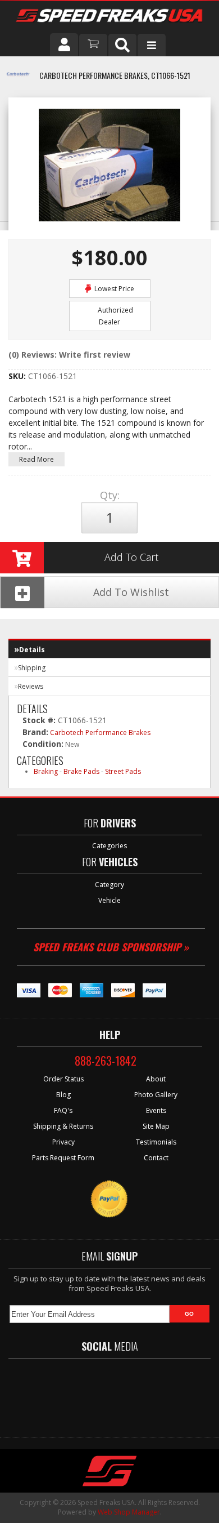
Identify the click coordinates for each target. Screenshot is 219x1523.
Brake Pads (81, 771)
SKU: (18, 376)
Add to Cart (131, 557)
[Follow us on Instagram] (151, 1392)
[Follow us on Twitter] (86, 1392)
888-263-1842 (105, 1060)
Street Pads (123, 771)
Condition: (42, 743)
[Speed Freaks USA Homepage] (109, 16)
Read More (36, 459)
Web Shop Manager (129, 1512)
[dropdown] (152, 45)
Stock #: (40, 720)
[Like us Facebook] (56, 1392)
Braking (46, 771)
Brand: (35, 732)
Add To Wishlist (131, 592)
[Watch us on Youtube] (119, 1392)
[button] (122, 45)
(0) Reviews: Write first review (69, 354)
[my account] (64, 44)
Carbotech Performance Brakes (100, 732)
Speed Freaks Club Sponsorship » (111, 946)
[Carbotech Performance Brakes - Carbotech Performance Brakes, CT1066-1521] (18, 80)
